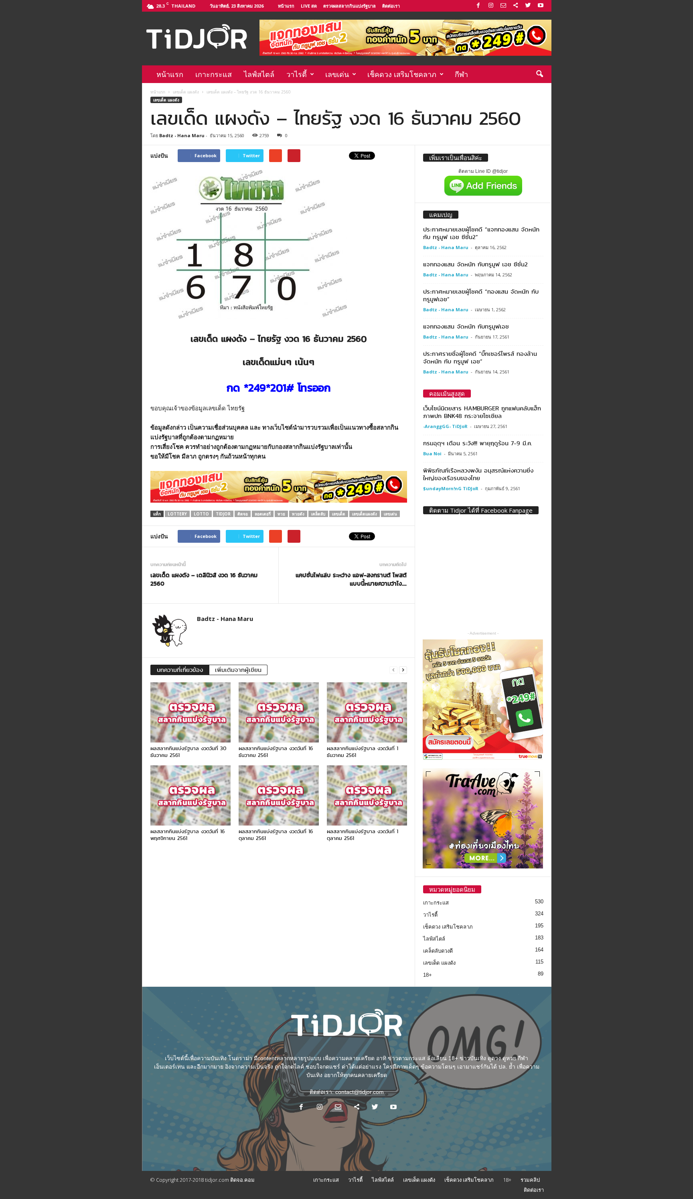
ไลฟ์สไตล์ (259, 74)
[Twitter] (528, 6)
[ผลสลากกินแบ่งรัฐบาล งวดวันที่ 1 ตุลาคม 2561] (367, 795)
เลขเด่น (337, 74)
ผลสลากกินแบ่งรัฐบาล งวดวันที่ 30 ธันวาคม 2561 (188, 752)
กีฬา (461, 74)
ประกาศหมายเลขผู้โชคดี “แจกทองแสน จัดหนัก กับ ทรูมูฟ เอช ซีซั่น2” (481, 233)
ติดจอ (242, 514)
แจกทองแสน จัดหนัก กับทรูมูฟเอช (466, 326)
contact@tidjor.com (359, 1092)
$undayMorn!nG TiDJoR (450, 488)
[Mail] (503, 6)
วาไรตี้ (296, 74)
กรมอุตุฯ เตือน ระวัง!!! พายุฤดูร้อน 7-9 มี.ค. (477, 443)
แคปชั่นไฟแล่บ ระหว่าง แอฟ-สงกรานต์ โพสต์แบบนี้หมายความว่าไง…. (351, 579)
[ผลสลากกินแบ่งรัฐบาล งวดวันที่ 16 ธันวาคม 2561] (279, 712)
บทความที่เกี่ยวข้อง (180, 669)
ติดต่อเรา (391, 6)
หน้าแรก (286, 6)
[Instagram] (491, 6)
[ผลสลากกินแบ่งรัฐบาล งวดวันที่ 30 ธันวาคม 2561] (190, 712)
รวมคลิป (530, 1179)
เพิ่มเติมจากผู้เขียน (238, 669)
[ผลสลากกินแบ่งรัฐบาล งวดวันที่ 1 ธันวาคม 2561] (367, 712)
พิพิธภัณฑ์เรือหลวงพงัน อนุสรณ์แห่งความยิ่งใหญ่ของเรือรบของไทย (478, 474)
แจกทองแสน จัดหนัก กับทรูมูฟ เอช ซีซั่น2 (475, 264)
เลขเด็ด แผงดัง (186, 92)
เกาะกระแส (213, 74)
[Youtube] (540, 6)
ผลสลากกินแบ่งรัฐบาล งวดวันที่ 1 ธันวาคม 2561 (362, 752)
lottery (177, 514)
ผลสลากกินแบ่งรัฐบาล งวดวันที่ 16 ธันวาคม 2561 (276, 752)
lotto (201, 514)
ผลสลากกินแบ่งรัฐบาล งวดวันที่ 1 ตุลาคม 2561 (362, 835)
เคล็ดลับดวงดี (438, 951)
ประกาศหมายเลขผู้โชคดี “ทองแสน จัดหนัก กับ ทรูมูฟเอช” (481, 295)
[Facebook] (478, 6)
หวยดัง (298, 514)
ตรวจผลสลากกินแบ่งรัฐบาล (349, 6)
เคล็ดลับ (318, 514)
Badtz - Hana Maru (182, 135)
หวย (281, 514)
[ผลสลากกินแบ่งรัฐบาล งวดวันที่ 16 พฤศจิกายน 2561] (190, 795)
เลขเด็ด (338, 514)
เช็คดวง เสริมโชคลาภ (401, 74)
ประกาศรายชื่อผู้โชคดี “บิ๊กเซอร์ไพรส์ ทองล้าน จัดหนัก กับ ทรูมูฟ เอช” (480, 357)
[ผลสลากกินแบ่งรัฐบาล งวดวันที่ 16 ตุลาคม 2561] (279, 795)
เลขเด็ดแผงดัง (364, 514)
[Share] (516, 6)
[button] (539, 74)
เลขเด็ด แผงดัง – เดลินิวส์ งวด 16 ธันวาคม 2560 (203, 579)
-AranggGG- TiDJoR (445, 426)
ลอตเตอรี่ (263, 514)
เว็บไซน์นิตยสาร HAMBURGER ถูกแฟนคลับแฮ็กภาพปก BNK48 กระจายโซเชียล (482, 412)
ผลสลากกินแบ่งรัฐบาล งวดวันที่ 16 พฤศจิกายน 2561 (187, 835)
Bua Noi (432, 453)
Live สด (309, 6)
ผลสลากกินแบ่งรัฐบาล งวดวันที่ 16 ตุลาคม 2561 (276, 835)
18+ (427, 975)
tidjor (223, 514)
